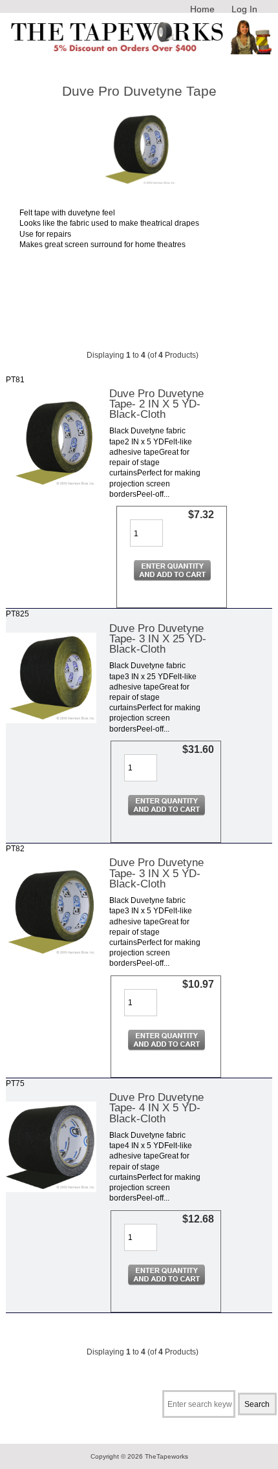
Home (202, 9)
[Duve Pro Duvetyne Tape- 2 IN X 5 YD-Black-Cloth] (51, 485)
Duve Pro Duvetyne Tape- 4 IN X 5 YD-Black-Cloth (156, 1107)
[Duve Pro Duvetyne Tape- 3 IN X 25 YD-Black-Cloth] (51, 720)
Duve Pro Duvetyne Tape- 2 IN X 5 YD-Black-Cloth (156, 403)
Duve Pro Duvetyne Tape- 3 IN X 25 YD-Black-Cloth (157, 638)
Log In (244, 9)
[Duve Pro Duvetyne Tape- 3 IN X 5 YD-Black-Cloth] (51, 954)
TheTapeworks (166, 1456)
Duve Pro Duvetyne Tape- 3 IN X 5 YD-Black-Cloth (156, 872)
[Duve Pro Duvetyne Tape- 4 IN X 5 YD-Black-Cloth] (51, 1189)
